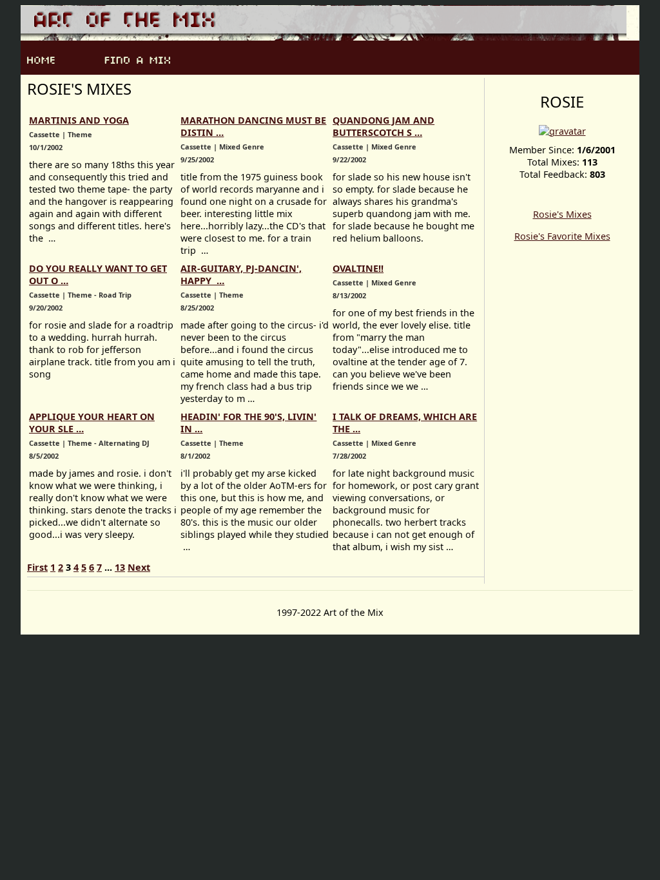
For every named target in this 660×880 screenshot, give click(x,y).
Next (139, 567)
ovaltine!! (358, 268)
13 (120, 567)
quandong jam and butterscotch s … (383, 126)
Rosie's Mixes (562, 214)
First (37, 567)
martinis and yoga (79, 120)
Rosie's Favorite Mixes (562, 236)
